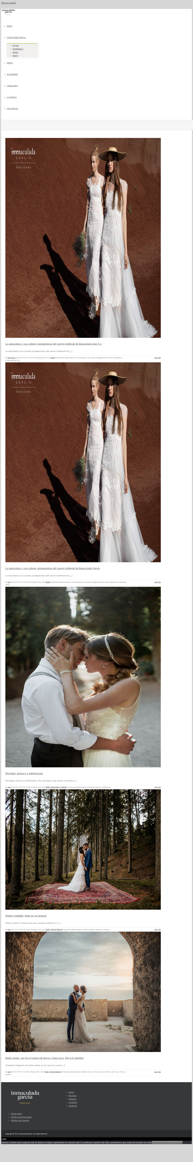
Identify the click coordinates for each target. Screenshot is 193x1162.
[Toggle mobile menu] (2, 118)
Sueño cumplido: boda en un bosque (25, 915)
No (160, 1142)
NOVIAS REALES (56, 929)
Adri (9, 582)
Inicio (71, 1092)
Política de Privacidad (21, 1117)
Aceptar (155, 1142)
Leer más (157, 358)
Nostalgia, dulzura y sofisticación (24, 773)
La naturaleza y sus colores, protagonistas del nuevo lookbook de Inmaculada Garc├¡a (53, 343)
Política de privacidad (172, 1142)
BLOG (53, 358)
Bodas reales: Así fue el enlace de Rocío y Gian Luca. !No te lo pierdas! (44, 1058)
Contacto (73, 1105)
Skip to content (8, 2)
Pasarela (73, 1095)
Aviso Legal (16, 1113)
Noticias (72, 1099)
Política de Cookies (20, 1120)
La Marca (73, 1102)
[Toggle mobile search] (4, 118)
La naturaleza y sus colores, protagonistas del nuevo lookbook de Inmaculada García (52, 568)
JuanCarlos (11, 358)
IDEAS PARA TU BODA (58, 787)
